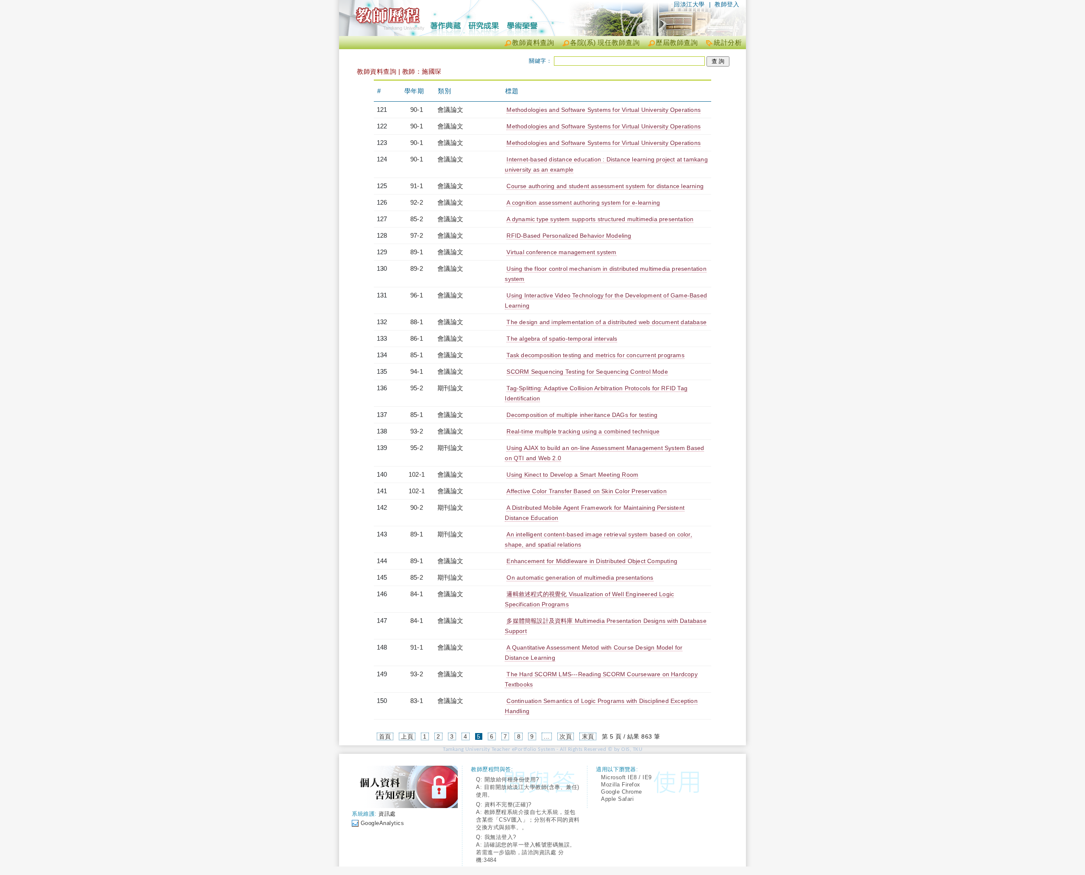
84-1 (416, 593)
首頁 (385, 736)
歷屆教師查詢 (677, 42)
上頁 (407, 736)
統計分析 (728, 42)
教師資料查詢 (533, 42)
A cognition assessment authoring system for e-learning (583, 202)
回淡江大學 (689, 4)
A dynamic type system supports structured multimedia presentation (599, 219)
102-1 (417, 474)
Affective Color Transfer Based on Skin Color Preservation (586, 491)
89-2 (416, 268)
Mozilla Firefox (620, 784)
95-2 (416, 388)
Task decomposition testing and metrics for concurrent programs (595, 355)
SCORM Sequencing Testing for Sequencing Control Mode (587, 371)
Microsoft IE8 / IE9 (626, 777)
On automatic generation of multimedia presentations (579, 577)
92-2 (416, 202)
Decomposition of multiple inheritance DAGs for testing (581, 414)
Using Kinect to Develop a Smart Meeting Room (572, 474)
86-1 (416, 338)
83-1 (416, 700)
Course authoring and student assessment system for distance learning (605, 186)
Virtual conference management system (561, 252)
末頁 (588, 736)
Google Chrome (621, 792)
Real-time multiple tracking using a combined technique (582, 431)
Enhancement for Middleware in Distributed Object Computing (591, 561)
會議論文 (450, 109)
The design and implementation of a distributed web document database (606, 322)
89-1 (416, 252)
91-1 (416, 185)
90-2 (416, 507)
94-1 (416, 371)
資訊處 (387, 814)
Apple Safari (617, 799)
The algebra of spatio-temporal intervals (561, 338)
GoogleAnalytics (382, 823)
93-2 (416, 431)
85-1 (416, 354)
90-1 (416, 109)
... (547, 736)
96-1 (416, 295)
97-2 (416, 235)
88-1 (416, 321)
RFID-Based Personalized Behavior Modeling (568, 235)
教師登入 (727, 4)
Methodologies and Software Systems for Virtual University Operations (603, 109)
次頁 (565, 736)
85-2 (416, 218)
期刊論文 (450, 388)
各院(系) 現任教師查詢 (605, 42)
